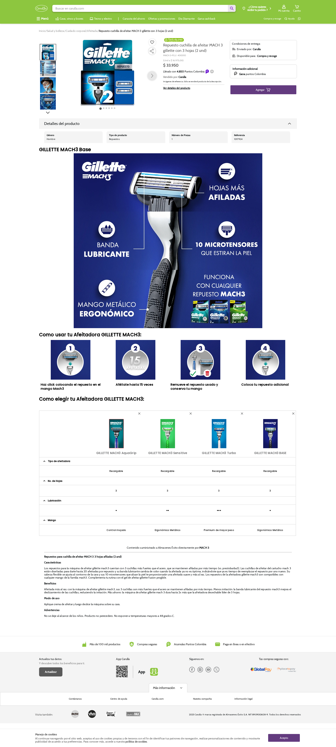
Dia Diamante (186, 18)
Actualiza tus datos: (50, 659)
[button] (212, 71)
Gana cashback (206, 18)
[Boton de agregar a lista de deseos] (152, 42)
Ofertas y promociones (161, 18)
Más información (164, 688)
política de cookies (136, 741)
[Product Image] (108, 72)
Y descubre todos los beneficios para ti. (62, 663)
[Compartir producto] (151, 51)
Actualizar (51, 672)
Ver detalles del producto (176, 88)
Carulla (182, 77)
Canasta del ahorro (134, 18)
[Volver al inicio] (41, 8)
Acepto (284, 738)
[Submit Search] (232, 8)
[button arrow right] (152, 76)
